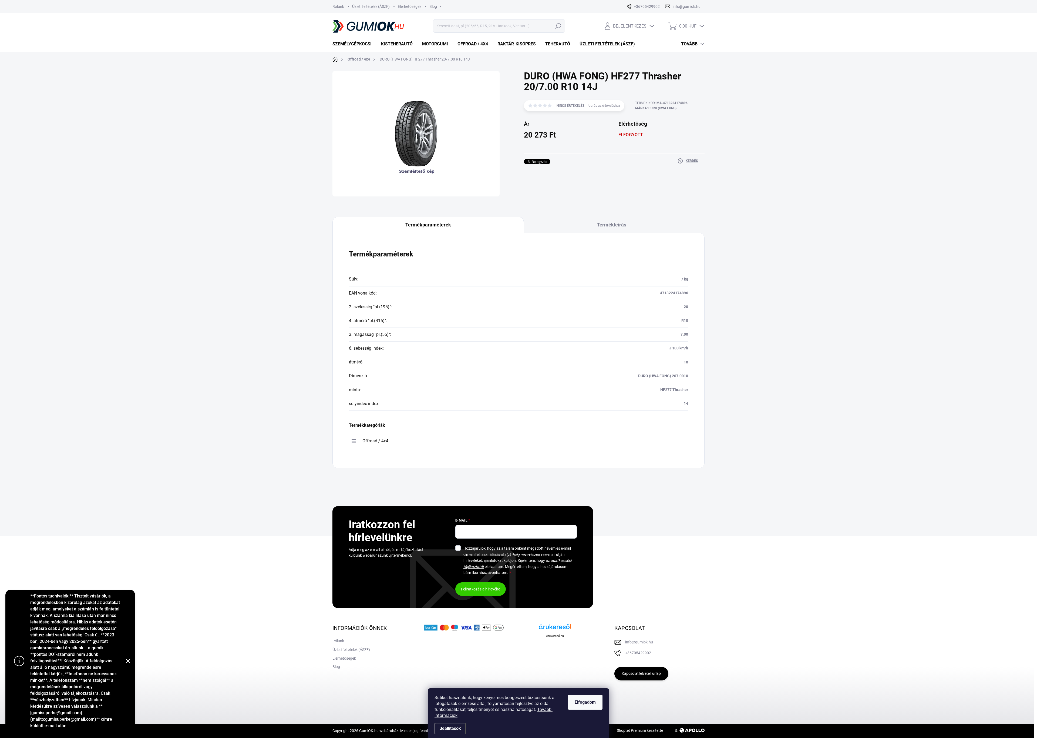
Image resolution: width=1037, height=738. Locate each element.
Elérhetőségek (409, 6)
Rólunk (338, 6)
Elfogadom (585, 702)
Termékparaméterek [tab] (428, 225)
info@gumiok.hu (639, 642)
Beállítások (450, 728)
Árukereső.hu (555, 635)
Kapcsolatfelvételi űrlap (641, 673)
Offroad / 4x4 (375, 440)
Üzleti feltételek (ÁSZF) (371, 6)
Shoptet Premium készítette (640, 730)
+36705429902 (638, 653)
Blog (433, 6)
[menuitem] (354, 44)
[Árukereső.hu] (555, 628)
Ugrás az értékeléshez (604, 106)
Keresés (558, 26)
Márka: (655, 108)
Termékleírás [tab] (611, 225)
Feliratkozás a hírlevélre (480, 589)
